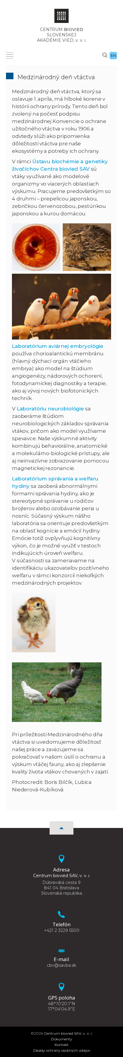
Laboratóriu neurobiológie (50, 409)
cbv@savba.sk (61, 965)
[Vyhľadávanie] (105, 54)
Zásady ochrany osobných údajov (61, 1050)
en (113, 55)
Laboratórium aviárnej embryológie (57, 346)
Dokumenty (61, 1039)
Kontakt (62, 1044)
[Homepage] (61, 17)
